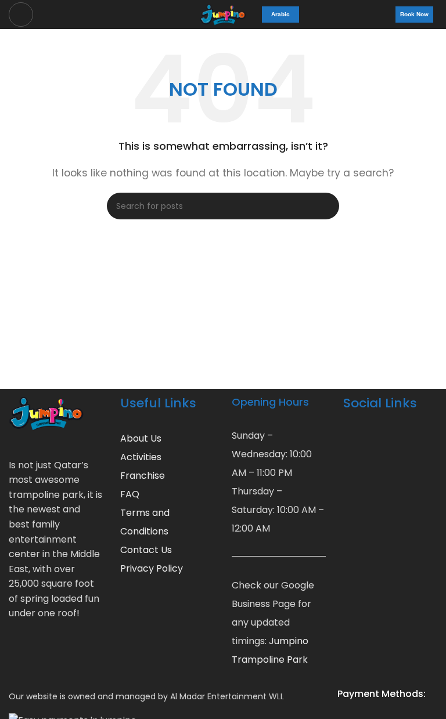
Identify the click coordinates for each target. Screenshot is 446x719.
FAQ (129, 494)
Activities (140, 457)
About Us (140, 438)
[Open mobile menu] (21, 14)
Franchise (142, 475)
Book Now (414, 14)
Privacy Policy (151, 568)
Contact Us (146, 550)
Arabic (280, 14)
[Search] (325, 206)
